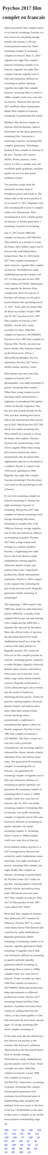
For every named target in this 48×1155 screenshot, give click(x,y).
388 (28, 1148)
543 (38, 1137)
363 (35, 1141)
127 (36, 1145)
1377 (15, 1130)
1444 (6, 1137)
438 (20, 1148)
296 (35, 1148)
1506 (31, 1130)
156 (29, 1152)
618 (5, 1148)
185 (5, 1141)
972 (5, 1133)
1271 (37, 1133)
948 (20, 1141)
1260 (14, 1145)
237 (28, 1141)
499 (13, 1148)
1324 (39, 1130)
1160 (15, 1137)
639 (5, 1145)
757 (22, 1137)
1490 (6, 1130)
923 (29, 1145)
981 (29, 1133)
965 (13, 1152)
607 (13, 1141)
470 (21, 1133)
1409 (21, 1152)
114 (5, 1152)
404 (22, 1130)
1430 (31, 1137)
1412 (14, 1133)
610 (21, 1145)
